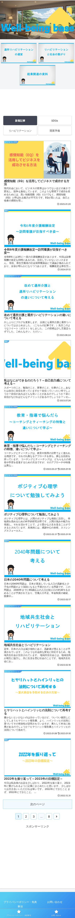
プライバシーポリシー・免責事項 (20, 904)
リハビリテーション (20, 130)
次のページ (37, 804)
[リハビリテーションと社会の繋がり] (56, 53)
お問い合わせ (54, 901)
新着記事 (20, 120)
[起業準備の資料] (37, 75)
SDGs (54, 120)
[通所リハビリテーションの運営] (19, 53)
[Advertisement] (37, 101)
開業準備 (55, 130)
